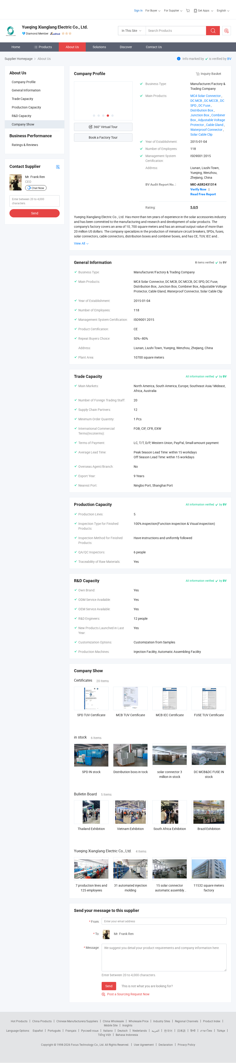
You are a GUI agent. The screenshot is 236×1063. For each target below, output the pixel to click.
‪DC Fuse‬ (204, 105)
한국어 (168, 1030)
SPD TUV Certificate (91, 715)
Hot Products (19, 1021)
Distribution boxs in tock (130, 772)
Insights (127, 1025)
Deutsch (123, 1030)
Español (38, 1030)
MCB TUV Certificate (130, 715)
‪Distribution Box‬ (201, 110)
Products (45, 47)
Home (16, 47)
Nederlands (140, 1030)
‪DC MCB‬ (196, 100)
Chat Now (38, 188)
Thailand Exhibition (91, 828)
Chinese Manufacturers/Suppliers (77, 1021)
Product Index (211, 1021)
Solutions (99, 47)
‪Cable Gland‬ (214, 125)
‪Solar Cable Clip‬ (201, 134)
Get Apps (203, 10)
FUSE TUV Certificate (209, 715)
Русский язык (89, 1030)
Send (34, 213)
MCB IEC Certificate (170, 715)
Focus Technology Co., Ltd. (88, 1044)
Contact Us (154, 47)
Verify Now (198, 189)
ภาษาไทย (206, 1030)
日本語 (181, 1030)
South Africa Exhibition (169, 828)
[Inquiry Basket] (188, 10)
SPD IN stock (91, 772)
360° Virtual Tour (106, 127)
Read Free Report (203, 194)
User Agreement (144, 1044)
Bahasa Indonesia (127, 1035)
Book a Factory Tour (103, 137)
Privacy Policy (186, 1044)
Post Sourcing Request (226, 30)
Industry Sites (161, 1021)
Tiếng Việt (104, 1035)
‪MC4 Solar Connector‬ (205, 95)
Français (70, 1030)
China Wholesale (113, 1021)
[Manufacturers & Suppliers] (34, 9)
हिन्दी (192, 1030)
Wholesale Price (138, 1021)
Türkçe (221, 1030)
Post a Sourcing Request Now (126, 994)
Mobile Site (111, 1025)
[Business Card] (58, 167)
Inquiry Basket (211, 73)
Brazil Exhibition (209, 828)
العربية (155, 1030)
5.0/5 (194, 207)
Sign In (138, 10)
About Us (72, 47)
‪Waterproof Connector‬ (206, 129)
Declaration (166, 1044)
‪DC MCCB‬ (211, 100)
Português (54, 1030)
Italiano (108, 1030)
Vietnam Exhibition (130, 828)
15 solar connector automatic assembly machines (169, 890)
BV (229, 58)
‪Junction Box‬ (199, 115)
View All (80, 243)
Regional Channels (186, 1021)
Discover (126, 47)
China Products (42, 1021)
